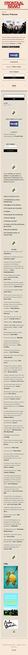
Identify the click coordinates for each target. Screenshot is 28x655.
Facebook (12, 43)
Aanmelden (14, 77)
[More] (19, 47)
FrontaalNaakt (14, 4)
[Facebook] (9, 47)
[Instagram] (11, 47)
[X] (5, 47)
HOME (14, 85)
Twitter (20, 43)
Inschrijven (10, 150)
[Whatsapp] (17, 47)
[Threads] (15, 47)
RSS (14, 632)
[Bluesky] (3, 47)
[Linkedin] (13, 47)
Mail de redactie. (16, 67)
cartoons (14, 62)
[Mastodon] (7, 47)
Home (14, 650)
